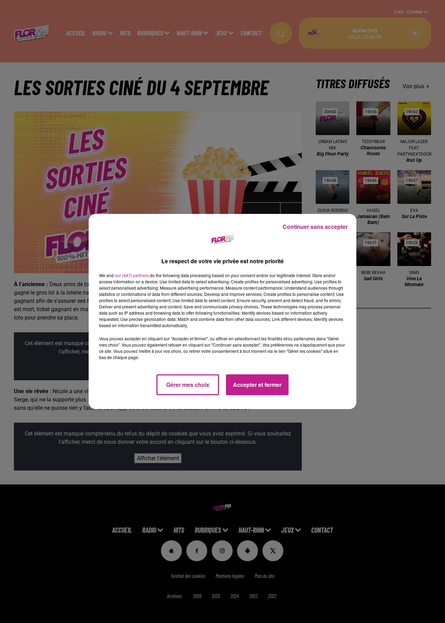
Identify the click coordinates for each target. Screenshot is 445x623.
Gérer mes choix (187, 385)
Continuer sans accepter (315, 227)
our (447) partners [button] (132, 275)
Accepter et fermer (257, 385)
